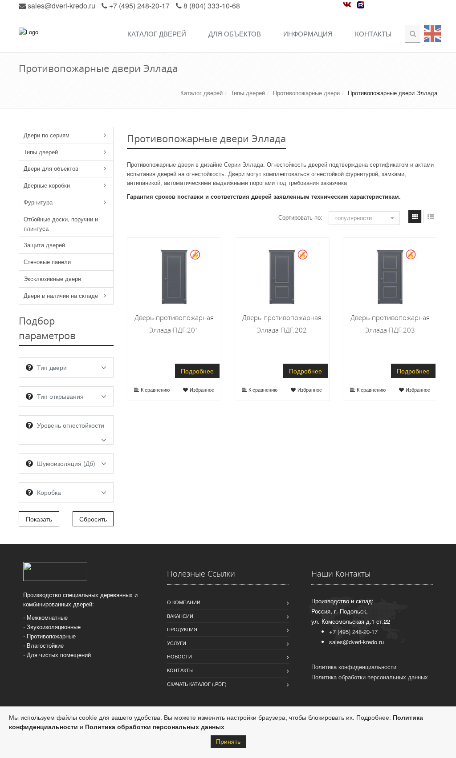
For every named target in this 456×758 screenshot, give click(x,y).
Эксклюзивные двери (52, 278)
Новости (179, 656)
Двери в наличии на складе (61, 295)
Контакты (373, 33)
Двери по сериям (46, 135)
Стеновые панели (47, 261)
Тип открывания (60, 396)
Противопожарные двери (306, 92)
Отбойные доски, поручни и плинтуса (61, 224)
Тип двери (52, 367)
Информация (308, 33)
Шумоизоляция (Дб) (66, 463)
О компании (183, 602)
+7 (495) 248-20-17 (139, 5)
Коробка (49, 492)
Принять (228, 741)
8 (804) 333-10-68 (211, 5)
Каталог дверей (156, 33)
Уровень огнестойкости (70, 425)
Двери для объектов (51, 168)
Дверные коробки (47, 185)
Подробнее (197, 370)
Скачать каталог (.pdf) (197, 683)
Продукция (182, 629)
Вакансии (180, 615)
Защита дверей (44, 245)
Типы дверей (248, 92)
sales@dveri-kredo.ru (61, 5)
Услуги (176, 642)
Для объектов (234, 33)
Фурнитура (38, 202)
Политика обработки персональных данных (154, 726)
